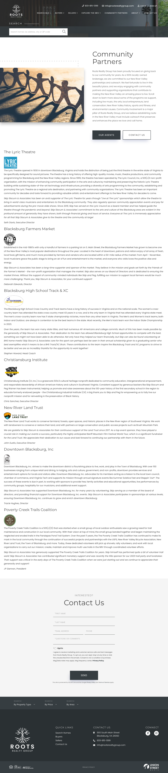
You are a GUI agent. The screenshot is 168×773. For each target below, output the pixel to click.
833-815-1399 (91, 5)
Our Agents (106, 135)
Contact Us (137, 135)
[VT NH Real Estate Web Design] (151, 767)
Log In (143, 6)
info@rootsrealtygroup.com (119, 5)
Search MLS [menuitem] (43, 13)
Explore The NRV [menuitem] (90, 13)
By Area (70, 704)
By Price (49, 704)
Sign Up (153, 6)
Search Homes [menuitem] (63, 732)
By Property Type (22, 704)
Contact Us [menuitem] (150, 13)
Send (84, 675)
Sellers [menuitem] (72, 13)
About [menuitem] (134, 13)
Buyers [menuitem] (58, 13)
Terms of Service (104, 682)
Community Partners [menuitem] (116, 13)
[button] (64, 31)
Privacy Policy (98, 661)
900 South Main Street (108, 734)
